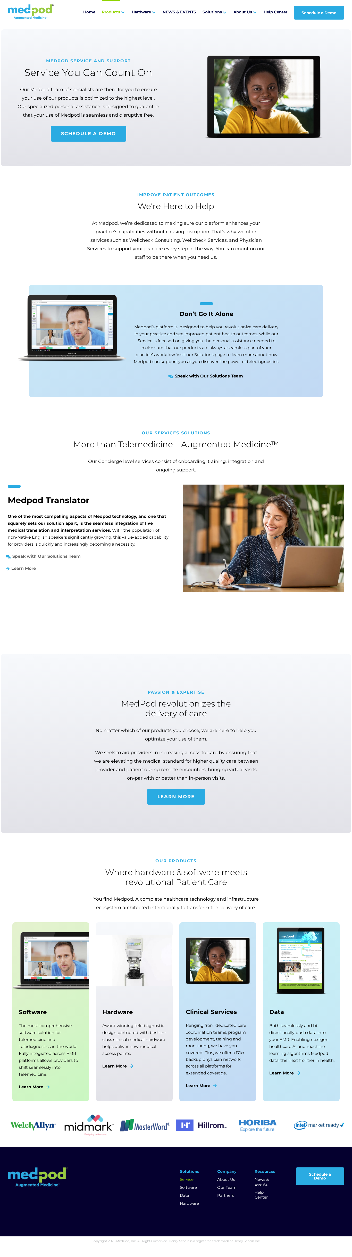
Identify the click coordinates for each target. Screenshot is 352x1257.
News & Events (262, 1182)
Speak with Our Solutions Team (209, 376)
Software (188, 1187)
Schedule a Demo (320, 1176)
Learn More (23, 568)
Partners (225, 1195)
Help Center (261, 1195)
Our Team (227, 1187)
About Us (226, 1179)
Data (184, 1195)
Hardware (189, 1203)
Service (187, 1179)
